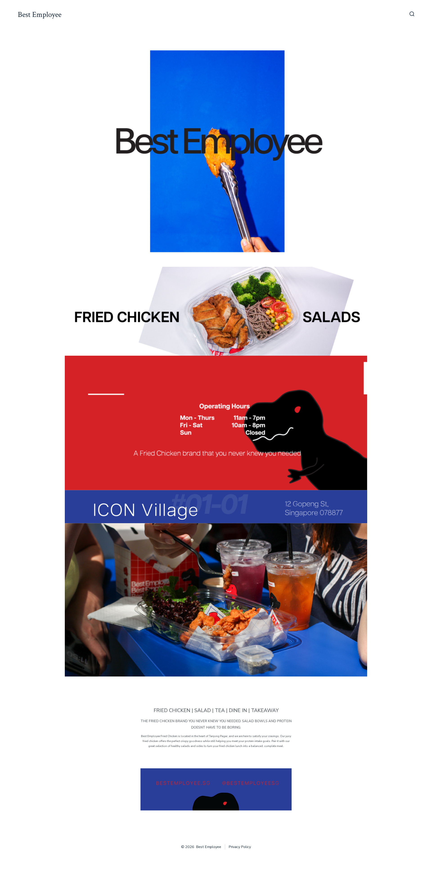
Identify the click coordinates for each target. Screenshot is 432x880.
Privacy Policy (240, 846)
